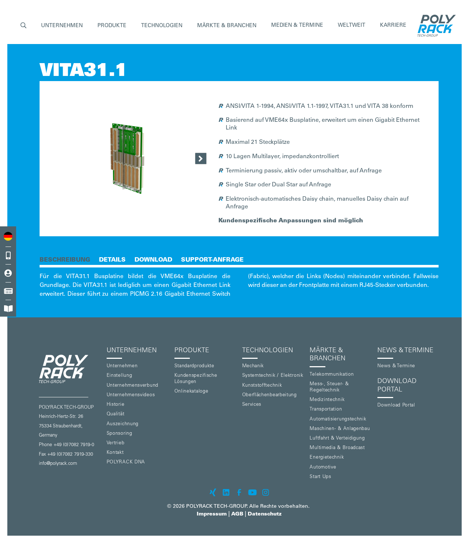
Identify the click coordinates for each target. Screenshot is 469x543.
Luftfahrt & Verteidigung (337, 438)
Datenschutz (265, 514)
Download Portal (396, 405)
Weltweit (351, 25)
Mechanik (253, 366)
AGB (237, 514)
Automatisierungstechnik (338, 419)
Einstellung (119, 375)
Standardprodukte (194, 366)
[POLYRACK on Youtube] (252, 492)
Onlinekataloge (191, 391)
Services (252, 404)
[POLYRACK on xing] (212, 492)
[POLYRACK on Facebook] (239, 492)
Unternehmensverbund (132, 385)
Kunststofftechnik (262, 385)
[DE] (8, 236)
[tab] (65, 259)
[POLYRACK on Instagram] (265, 492)
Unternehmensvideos (131, 395)
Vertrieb (116, 443)
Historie (116, 404)
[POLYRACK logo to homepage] (70, 369)
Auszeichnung (123, 424)
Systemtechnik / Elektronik (272, 375)
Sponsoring (119, 433)
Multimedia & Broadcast (337, 448)
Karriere (393, 25)
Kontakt (115, 453)
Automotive (323, 467)
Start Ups (320, 477)
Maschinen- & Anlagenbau (340, 429)
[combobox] (8, 236)
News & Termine (396, 366)
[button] (23, 25)
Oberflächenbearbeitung (269, 395)
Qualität (116, 414)
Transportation (326, 409)
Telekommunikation (332, 374)
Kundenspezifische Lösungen (195, 379)
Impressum (212, 514)
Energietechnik (327, 457)
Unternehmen (122, 366)
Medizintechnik (327, 400)
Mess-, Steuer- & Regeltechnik (329, 387)
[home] (435, 25)
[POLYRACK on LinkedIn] (226, 492)
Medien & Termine (297, 25)
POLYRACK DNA (126, 462)
